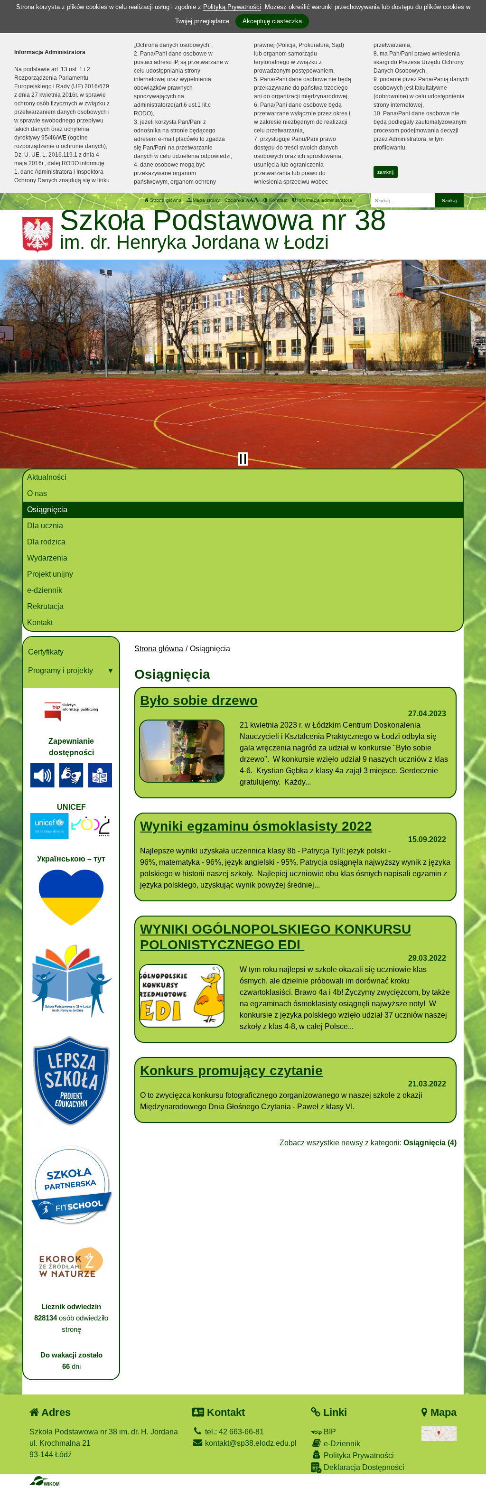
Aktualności (46, 477)
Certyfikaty (46, 652)
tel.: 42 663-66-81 (233, 1432)
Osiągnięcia (47, 509)
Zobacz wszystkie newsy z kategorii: (368, 1143)
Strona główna (165, 200)
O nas (37, 493)
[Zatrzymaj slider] (243, 459)
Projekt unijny (50, 574)
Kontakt (40, 622)
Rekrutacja (45, 606)
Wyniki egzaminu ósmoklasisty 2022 (256, 826)
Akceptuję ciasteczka (272, 21)
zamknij (385, 172)
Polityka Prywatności (358, 1455)
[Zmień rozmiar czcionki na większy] (251, 200)
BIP (329, 1432)
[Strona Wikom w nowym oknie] (44, 1481)
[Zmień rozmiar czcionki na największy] (256, 200)
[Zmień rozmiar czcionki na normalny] (247, 200)
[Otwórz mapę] (439, 1433)
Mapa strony (205, 200)
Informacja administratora (324, 200)
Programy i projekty (60, 670)
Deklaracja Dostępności (363, 1467)
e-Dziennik (341, 1444)
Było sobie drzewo (199, 700)
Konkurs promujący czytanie (231, 1070)
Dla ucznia (45, 526)
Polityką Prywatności (232, 6)
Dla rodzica (46, 542)
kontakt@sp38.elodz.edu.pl (250, 1443)
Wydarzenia (47, 558)
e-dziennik (44, 590)
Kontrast (278, 200)
